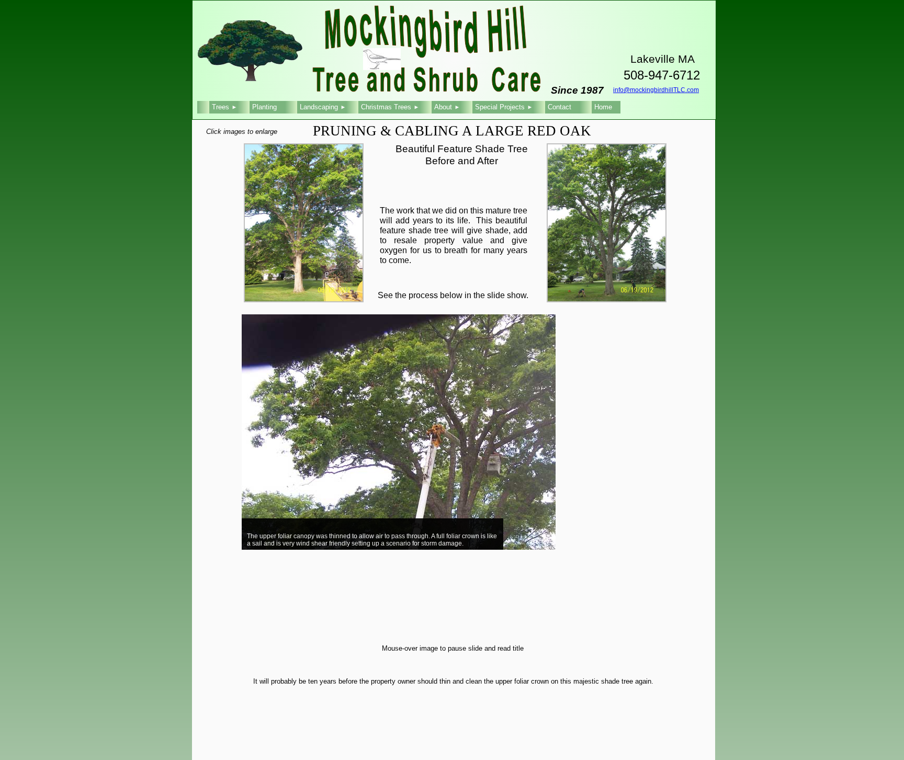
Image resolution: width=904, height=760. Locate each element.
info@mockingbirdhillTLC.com (656, 90)
